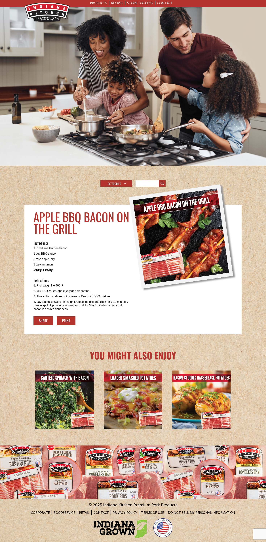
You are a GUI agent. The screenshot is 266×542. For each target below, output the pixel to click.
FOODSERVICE (64, 512)
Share (43, 320)
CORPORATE (40, 512)
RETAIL (84, 512)
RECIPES (117, 3)
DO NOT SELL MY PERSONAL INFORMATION (201, 512)
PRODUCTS (98, 3)
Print (66, 320)
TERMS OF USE (152, 512)
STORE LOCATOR (140, 3)
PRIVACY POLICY (125, 512)
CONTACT (164, 3)
